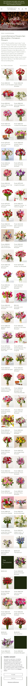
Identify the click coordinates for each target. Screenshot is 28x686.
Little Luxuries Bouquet (18, 412)
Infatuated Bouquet (7, 369)
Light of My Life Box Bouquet (7, 105)
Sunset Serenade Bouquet (6, 614)
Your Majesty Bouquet (5, 287)
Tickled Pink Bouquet (20, 125)
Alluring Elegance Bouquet (19, 105)
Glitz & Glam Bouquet (4, 267)
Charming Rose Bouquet (5, 206)
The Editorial (18, 552)
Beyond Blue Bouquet (5, 553)
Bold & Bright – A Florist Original (6, 432)
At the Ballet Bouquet (5, 165)
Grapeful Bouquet (19, 185)
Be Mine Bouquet (19, 513)
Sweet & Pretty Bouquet (5, 453)
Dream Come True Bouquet (6, 185)
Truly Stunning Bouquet (18, 165)
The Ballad (4, 634)
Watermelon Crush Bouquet (6, 307)
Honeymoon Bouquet (7, 472)
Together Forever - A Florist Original (20, 206)
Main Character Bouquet (18, 226)
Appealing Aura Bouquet (18, 370)
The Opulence (18, 634)
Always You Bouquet (20, 266)
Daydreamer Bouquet (17, 432)
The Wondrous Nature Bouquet (6, 246)
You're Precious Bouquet (5, 145)
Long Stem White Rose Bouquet (6, 533)
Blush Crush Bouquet (7, 84)
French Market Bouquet (18, 246)
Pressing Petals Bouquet (5, 412)
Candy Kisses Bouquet (18, 85)
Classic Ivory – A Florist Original (19, 533)
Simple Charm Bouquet (18, 145)
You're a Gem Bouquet (18, 594)
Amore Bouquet (6, 125)
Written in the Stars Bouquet (20, 328)
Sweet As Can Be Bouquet (19, 614)
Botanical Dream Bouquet (19, 573)
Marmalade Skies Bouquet (19, 453)
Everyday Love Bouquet (18, 307)
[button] (19, 9)
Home (2, 33)
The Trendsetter (7, 562)
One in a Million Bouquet (5, 653)
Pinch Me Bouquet (6, 493)
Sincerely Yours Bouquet (18, 473)
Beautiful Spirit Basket (5, 328)
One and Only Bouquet (18, 287)
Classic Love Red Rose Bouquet (6, 390)
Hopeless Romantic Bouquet (7, 226)
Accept (13, 674)
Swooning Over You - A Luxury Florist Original (20, 349)
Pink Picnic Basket (6, 513)
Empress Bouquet (19, 653)
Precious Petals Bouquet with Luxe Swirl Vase (6, 349)
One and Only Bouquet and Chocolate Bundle (19, 391)
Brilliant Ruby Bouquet (5, 594)
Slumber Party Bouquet (18, 493)
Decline (13, 678)
